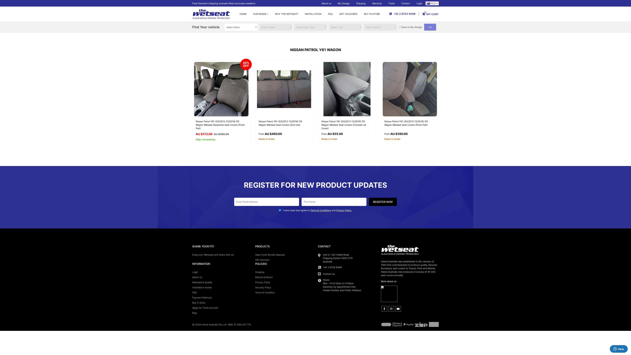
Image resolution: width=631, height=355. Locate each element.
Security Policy (263, 287)
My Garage (344, 3)
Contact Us (329, 273)
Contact (405, 3)
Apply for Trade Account (205, 307)
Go (430, 27)
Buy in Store (372, 13)
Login (419, 3)
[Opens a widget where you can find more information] (619, 349)
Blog (194, 312)
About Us (197, 277)
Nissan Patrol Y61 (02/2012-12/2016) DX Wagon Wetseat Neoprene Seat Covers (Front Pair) (220, 125)
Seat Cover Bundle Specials (270, 254)
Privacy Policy (262, 282)
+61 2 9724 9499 (332, 267)
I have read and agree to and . (317, 210)
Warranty (377, 3)
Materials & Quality (202, 282)
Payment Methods (202, 297)
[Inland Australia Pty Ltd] (211, 13)
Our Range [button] (259, 13)
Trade (391, 3)
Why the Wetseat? (286, 13)
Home (243, 13)
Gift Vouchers (348, 13)
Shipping (361, 3)
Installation (313, 13)
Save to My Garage (411, 27)
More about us (388, 281)
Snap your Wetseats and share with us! (213, 254)
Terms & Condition (265, 292)
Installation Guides (202, 287)
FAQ (330, 13)
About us (326, 3)
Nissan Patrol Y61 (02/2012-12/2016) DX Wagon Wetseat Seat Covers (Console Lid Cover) (343, 125)
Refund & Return (264, 277)
